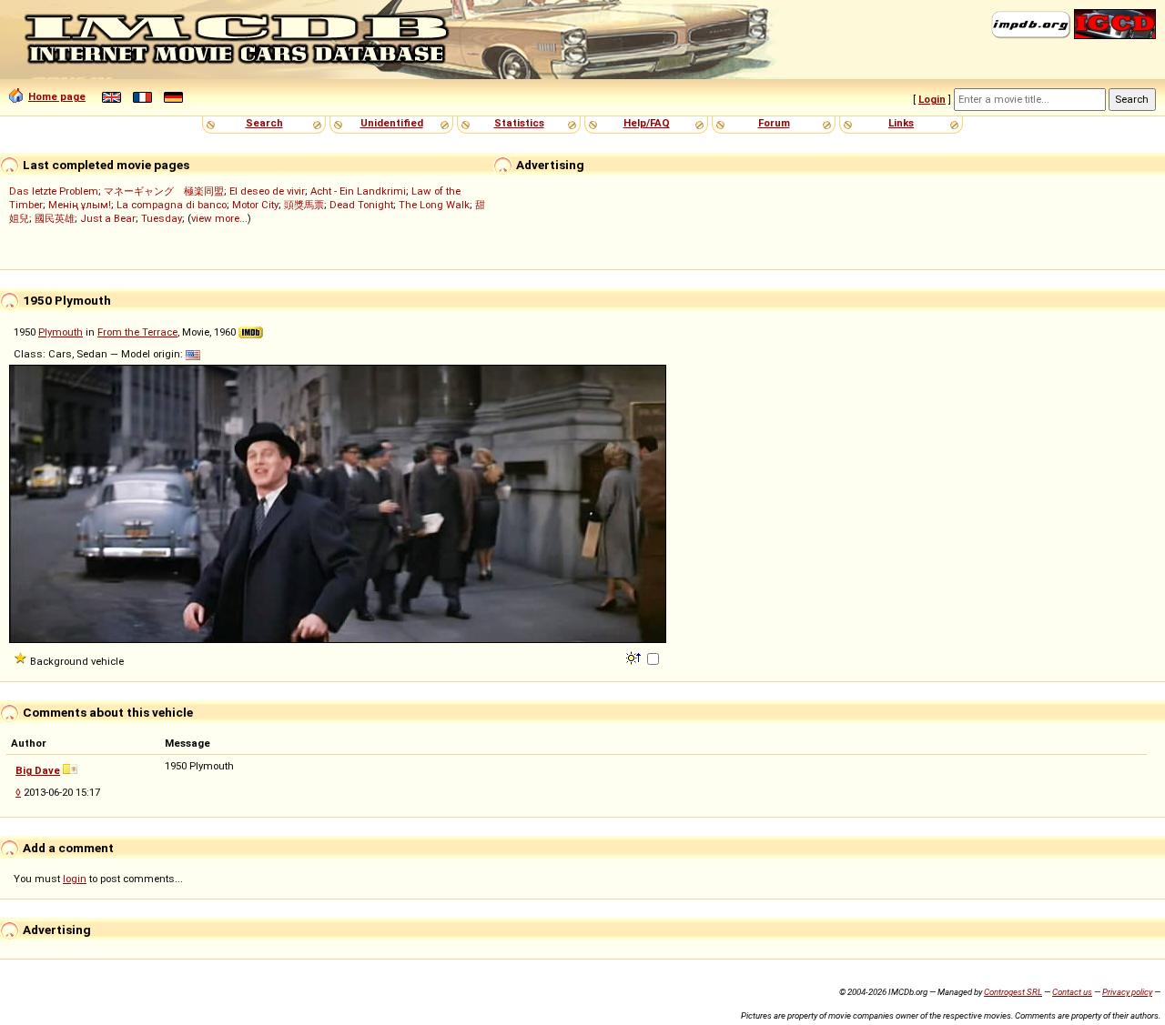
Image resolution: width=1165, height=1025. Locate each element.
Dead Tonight (361, 204)
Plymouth (60, 332)
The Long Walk (434, 204)
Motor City (255, 204)
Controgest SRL (1013, 992)
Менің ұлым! (79, 204)
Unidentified (391, 122)
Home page (57, 96)
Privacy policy (1127, 992)
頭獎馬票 (304, 204)
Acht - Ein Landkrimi (358, 191)
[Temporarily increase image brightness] (634, 656)
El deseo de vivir (267, 191)
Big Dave (37, 770)
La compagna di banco (171, 204)
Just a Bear (108, 218)
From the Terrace (137, 332)
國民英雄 (55, 218)
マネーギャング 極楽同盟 (164, 191)
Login (932, 99)
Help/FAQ (646, 122)
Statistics (519, 122)
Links (901, 122)
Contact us (1072, 992)
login (74, 878)
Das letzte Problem (53, 191)
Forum (774, 122)
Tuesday (161, 218)
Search (264, 122)
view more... (219, 218)
